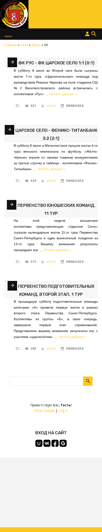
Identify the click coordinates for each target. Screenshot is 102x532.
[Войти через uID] (38, 443)
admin (51, 106)
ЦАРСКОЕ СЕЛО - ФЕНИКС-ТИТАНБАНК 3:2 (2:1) (56, 134)
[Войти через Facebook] (55, 443)
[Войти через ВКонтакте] (47, 443)
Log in (63, 410)
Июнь (36, 45)
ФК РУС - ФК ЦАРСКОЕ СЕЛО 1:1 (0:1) (56, 63)
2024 (24, 45)
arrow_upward (91, 521)
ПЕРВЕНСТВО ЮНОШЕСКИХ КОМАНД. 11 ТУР (56, 209)
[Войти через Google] (63, 443)
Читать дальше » (63, 94)
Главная (10, 45)
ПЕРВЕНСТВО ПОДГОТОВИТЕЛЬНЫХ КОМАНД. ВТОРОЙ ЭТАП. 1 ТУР (56, 290)
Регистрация (44, 410)
